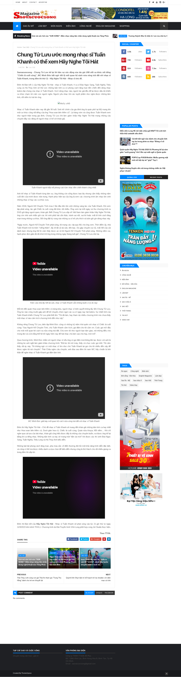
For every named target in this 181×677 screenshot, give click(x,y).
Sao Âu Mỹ (28, 26)
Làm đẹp (125, 293)
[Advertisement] (144, 102)
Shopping (125, 26)
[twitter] (153, 2)
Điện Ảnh (70, 26)
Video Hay (126, 320)
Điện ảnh (107, 36)
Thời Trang (126, 311)
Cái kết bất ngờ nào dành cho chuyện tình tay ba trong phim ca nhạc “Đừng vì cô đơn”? (149, 141)
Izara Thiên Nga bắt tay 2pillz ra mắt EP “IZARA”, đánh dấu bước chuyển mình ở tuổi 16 (94, 562)
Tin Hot (125, 315)
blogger (89, 593)
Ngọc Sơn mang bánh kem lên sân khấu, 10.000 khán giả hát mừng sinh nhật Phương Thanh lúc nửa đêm (63, 561)
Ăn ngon (125, 270)
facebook (109, 593)
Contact (33, 2)
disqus (99, 593)
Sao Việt (26, 47)
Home (18, 2)
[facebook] (149, 2)
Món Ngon (56, 26)
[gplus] (163, 2)
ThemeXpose (26, 673)
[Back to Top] (166, 673)
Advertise (43, 2)
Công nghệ (126, 275)
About (24, 2)
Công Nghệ (86, 26)
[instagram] (160, 2)
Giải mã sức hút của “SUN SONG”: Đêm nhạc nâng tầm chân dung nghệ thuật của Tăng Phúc (54, 36)
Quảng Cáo (132, 177)
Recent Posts (156, 177)
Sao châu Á (126, 302)
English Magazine (105, 26)
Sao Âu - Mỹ (126, 297)
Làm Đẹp (42, 26)
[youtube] (156, 2)
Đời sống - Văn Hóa (129, 284)
